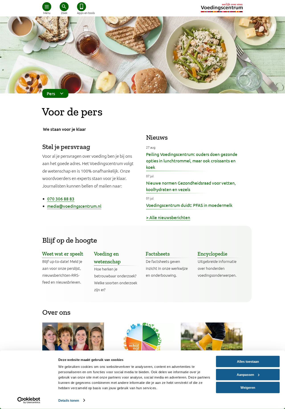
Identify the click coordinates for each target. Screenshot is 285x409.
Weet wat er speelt (62, 254)
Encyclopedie (212, 254)
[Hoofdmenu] (46, 6)
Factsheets (158, 254)
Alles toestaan (248, 361)
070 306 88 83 (60, 198)
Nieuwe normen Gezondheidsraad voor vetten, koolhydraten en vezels (191, 186)
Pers (51, 93)
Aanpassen (245, 374)
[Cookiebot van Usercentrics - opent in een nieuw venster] (28, 400)
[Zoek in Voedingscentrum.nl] (64, 6)
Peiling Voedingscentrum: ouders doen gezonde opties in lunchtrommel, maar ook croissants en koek (191, 160)
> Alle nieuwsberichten (168, 217)
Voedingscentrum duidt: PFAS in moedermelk (189, 205)
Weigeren (247, 387)
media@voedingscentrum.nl (74, 206)
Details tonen (68, 400)
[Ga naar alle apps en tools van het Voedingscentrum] (81, 6)
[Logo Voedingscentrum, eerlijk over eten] (222, 7)
